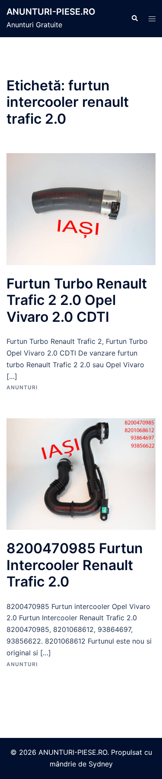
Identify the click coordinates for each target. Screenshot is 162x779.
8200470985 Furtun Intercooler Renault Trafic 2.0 (74, 565)
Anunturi (22, 387)
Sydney (101, 764)
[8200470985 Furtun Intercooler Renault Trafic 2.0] (81, 473)
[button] (134, 18)
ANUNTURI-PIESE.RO (50, 11)
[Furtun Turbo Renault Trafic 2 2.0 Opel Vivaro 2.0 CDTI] (81, 208)
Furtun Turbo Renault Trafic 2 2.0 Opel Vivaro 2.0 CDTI (76, 300)
